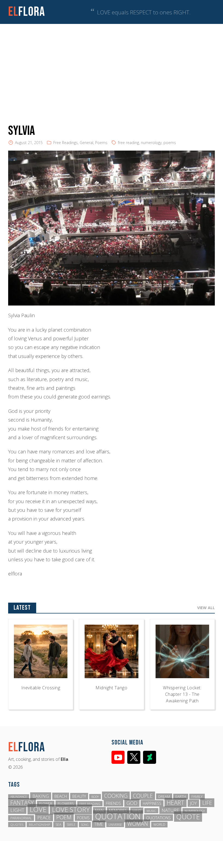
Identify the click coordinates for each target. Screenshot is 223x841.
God (131, 803)
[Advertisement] (111, 65)
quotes (16, 825)
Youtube (118, 757)
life (207, 802)
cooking (116, 795)
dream (164, 796)
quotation (118, 816)
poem (64, 817)
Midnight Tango (111, 688)
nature (170, 810)
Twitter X (133, 757)
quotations (158, 817)
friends (113, 803)
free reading (128, 142)
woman (137, 823)
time (98, 824)
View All (206, 607)
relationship (39, 825)
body (95, 797)
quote (188, 816)
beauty (79, 796)
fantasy (22, 802)
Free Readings (65, 142)
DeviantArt (149, 757)
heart (175, 802)
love (38, 809)
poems (169, 142)
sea (58, 824)
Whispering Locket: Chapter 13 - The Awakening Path (182, 694)
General (86, 142)
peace (44, 817)
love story (71, 809)
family (197, 796)
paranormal (21, 818)
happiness (152, 803)
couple (143, 795)
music (151, 811)
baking (40, 796)
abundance (18, 797)
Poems (101, 142)
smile (71, 824)
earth (180, 796)
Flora (26, 12)
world (159, 824)
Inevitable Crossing (40, 688)
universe (115, 825)
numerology (151, 142)
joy (193, 803)
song (85, 825)
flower (45, 803)
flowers (66, 803)
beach (60, 796)
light (17, 810)
